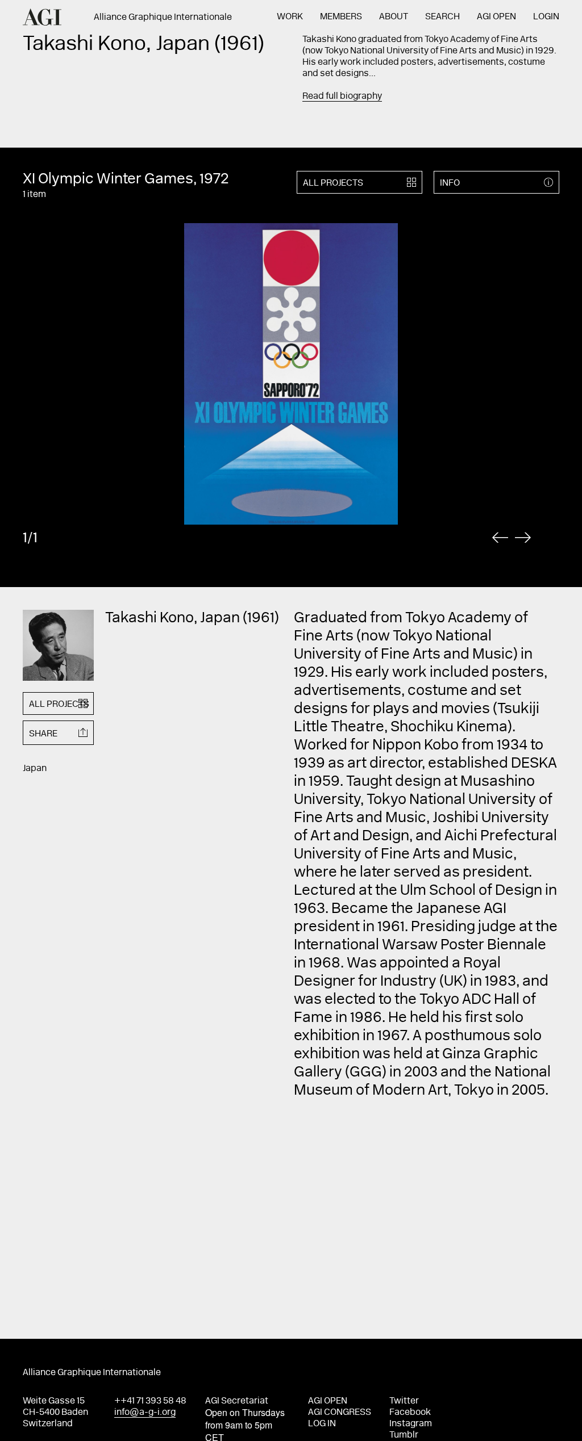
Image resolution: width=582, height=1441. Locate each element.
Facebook (410, 1412)
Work (290, 17)
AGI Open (496, 17)
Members (341, 17)
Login (546, 17)
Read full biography (342, 96)
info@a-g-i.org (145, 1412)
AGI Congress (339, 1412)
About (393, 17)
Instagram (410, 1424)
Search (442, 17)
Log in (322, 1424)
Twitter (404, 1401)
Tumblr (403, 1435)
